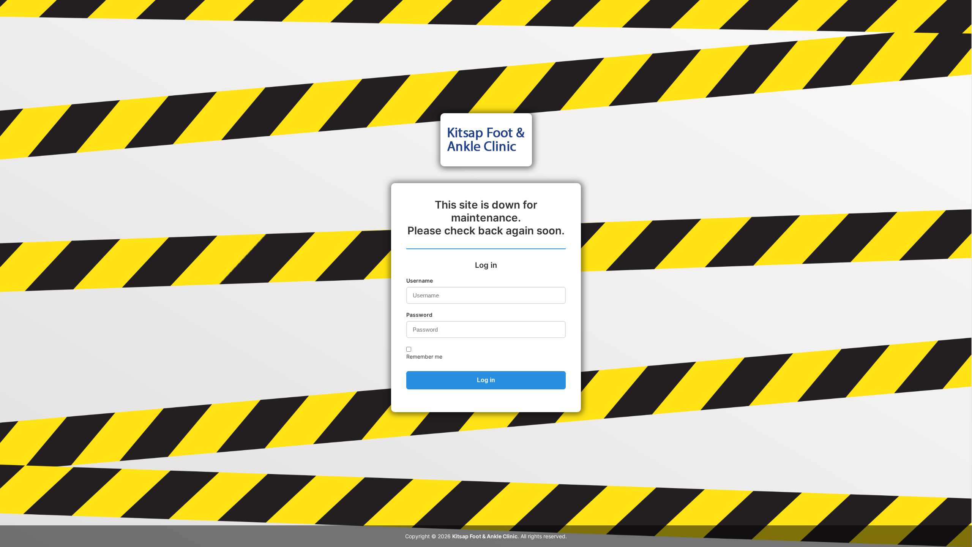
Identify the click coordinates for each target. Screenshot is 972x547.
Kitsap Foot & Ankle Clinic (485, 536)
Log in (486, 380)
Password (419, 314)
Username (419, 280)
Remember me (424, 356)
